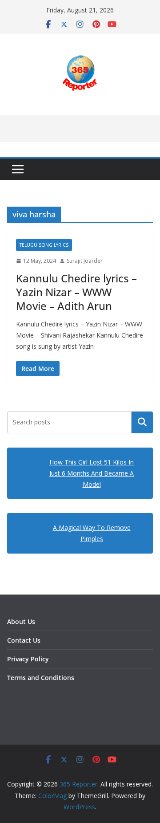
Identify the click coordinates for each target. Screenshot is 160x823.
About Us (21, 621)
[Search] (142, 422)
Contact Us (23, 640)
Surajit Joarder (85, 261)
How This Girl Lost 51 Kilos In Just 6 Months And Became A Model (91, 473)
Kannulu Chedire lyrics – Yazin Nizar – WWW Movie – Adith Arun (76, 292)
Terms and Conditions (40, 677)
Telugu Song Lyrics (44, 245)
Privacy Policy (28, 659)
